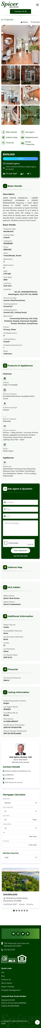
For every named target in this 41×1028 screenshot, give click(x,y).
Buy (3, 976)
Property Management (10, 990)
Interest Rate (7, 824)
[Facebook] (13, 934)
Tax (4, 832)
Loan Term (6, 815)
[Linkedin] (28, 934)
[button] (14, 910)
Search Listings (7, 987)
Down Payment (8, 807)
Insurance (6, 841)
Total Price (6, 799)
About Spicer (6, 983)
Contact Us (6, 980)
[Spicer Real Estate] (10, 4)
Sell (2, 972)
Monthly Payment (11, 853)
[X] (23, 934)
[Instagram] (18, 934)
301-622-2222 (22, 556)
